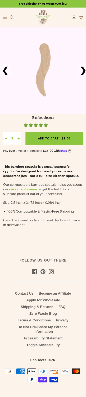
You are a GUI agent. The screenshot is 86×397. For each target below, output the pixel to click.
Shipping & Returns (37, 307)
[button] (36, 126)
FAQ (62, 307)
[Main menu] (5, 17)
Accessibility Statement (43, 338)
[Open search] (12, 17)
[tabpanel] (43, 70)
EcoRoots (38, 360)
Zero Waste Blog (43, 314)
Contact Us (24, 293)
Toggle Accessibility (43, 345)
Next (80, 70)
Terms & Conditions (34, 320)
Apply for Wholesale (43, 300)
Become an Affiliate (55, 293)
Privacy (62, 320)
